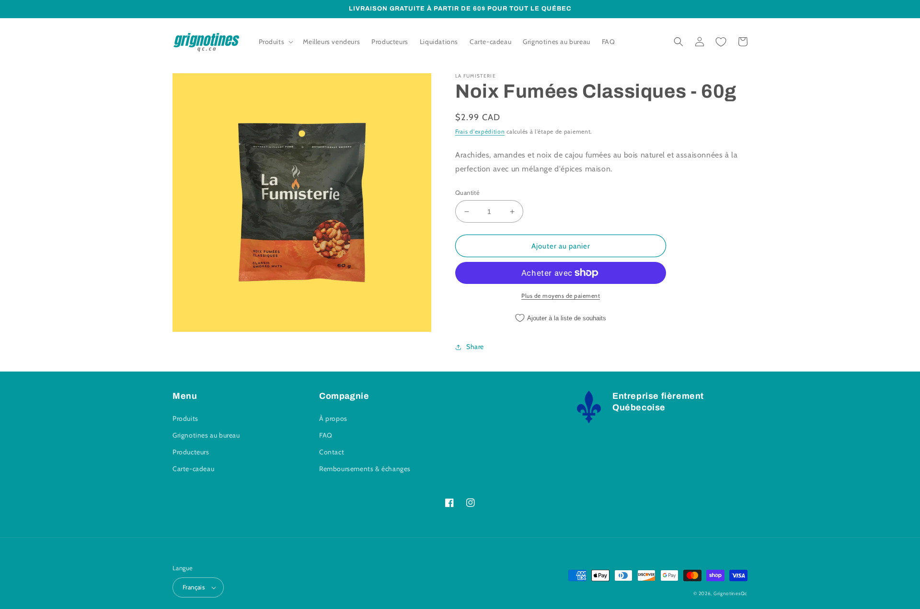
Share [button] (475, 346)
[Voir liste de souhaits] (720, 41)
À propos (333, 418)
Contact (331, 452)
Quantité (467, 192)
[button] (275, 42)
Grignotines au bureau (206, 435)
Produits (185, 418)
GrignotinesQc (730, 593)
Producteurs (190, 452)
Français (194, 587)
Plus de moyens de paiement (560, 295)
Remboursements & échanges (365, 468)
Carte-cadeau (193, 468)
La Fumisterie (475, 76)
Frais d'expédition (480, 131)
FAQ (326, 435)
